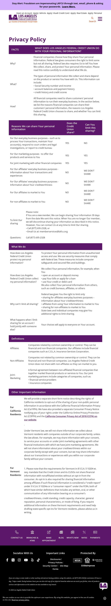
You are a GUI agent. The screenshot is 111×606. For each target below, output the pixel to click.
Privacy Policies (55, 562)
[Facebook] (7, 560)
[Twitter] (13, 560)
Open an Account (24, 13)
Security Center (50, 565)
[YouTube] (26, 560)
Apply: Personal (95, 13)
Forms (55, 569)
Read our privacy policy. (20, 600)
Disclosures (55, 559)
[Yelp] (32, 560)
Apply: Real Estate (79, 13)
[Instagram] (19, 560)
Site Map (64, 565)
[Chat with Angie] (103, 586)
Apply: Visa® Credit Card (58, 13)
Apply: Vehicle (39, 13)
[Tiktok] (38, 560)
